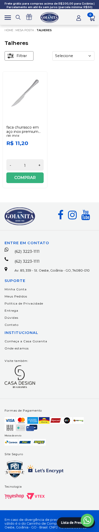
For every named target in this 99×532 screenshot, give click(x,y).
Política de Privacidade (24, 303)
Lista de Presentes (76, 522)
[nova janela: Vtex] (35, 496)
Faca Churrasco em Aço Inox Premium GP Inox (22, 131)
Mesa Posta (24, 30)
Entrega (11, 310)
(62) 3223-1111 (27, 251)
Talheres (44, 30)
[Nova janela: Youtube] (85, 215)
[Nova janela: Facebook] (60, 215)
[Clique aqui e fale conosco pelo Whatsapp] (87, 520)
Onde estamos (17, 348)
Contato (12, 325)
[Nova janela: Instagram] (72, 215)
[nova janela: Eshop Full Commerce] (14, 496)
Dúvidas (11, 318)
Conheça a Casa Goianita (26, 341)
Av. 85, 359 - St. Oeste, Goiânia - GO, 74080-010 (52, 270)
